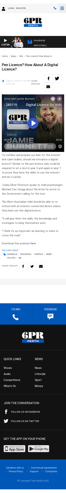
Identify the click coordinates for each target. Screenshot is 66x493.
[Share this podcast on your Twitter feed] (57, 78)
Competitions (12, 380)
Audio (7, 374)
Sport (38, 380)
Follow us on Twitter (25, 421)
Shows (8, 368)
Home (5, 56)
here (33, 243)
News (13, 56)
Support (34, 471)
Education (25, 254)
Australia (12, 254)
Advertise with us (15, 467)
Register (21, 8)
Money (39, 386)
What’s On (10, 386)
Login (11, 8)
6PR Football (40, 46)
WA (21, 56)
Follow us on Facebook (25, 411)
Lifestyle (38, 254)
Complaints (51, 471)
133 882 (55, 8)
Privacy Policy (16, 471)
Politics (11, 258)
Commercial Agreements (44, 467)
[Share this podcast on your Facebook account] (48, 78)
